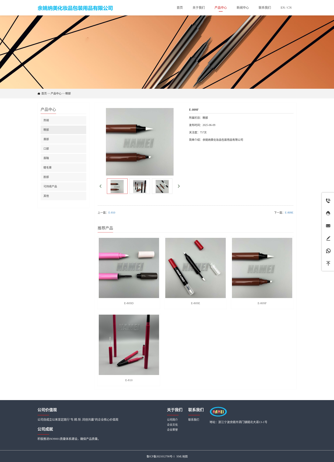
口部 (46, 148)
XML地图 (182, 456)
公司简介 (172, 419)
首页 (44, 93)
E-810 (111, 212)
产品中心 (56, 93)
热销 (46, 120)
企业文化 (172, 424)
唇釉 (46, 158)
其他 (46, 195)
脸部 (46, 177)
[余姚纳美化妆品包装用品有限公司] (75, 7)
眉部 (46, 139)
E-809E (289, 212)
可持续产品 (50, 186)
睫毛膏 (47, 167)
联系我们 (193, 419)
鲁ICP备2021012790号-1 (161, 456)
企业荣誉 (172, 429)
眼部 (68, 93)
